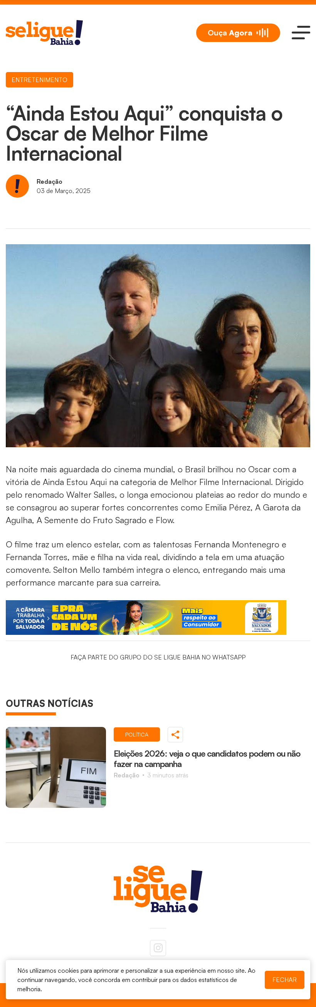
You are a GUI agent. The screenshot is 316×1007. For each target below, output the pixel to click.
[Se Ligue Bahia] (44, 32)
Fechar (284, 980)
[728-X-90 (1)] (158, 617)
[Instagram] (158, 948)
